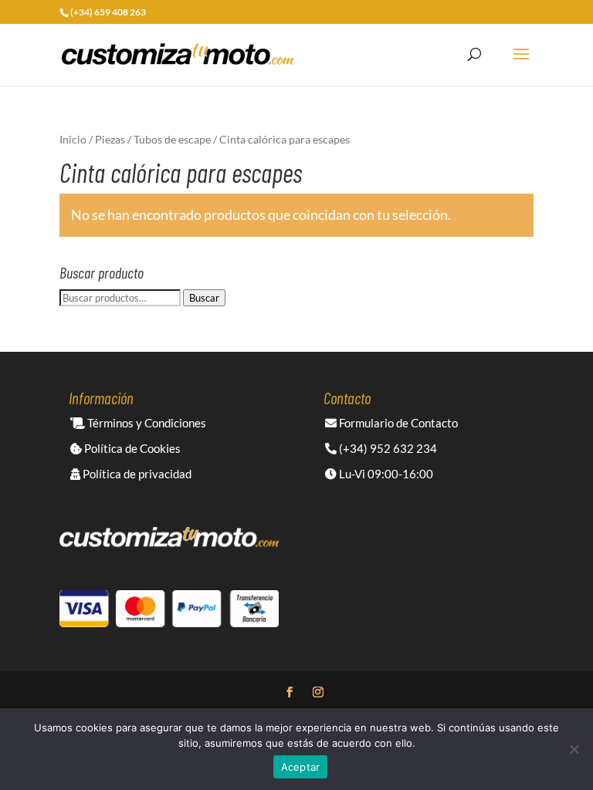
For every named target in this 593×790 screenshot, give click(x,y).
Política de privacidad (135, 474)
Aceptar (300, 767)
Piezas (110, 139)
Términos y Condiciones (145, 423)
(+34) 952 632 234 (387, 448)
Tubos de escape (172, 139)
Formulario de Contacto (397, 423)
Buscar (204, 298)
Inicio (72, 139)
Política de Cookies (131, 448)
